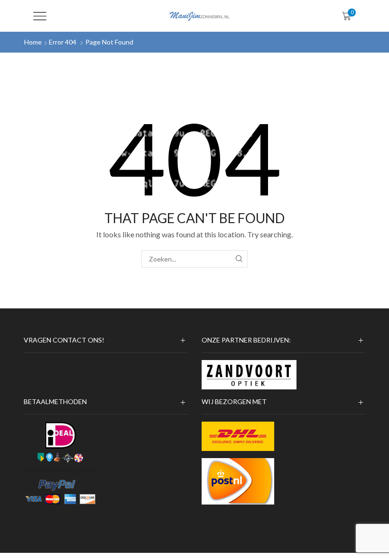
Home (33, 42)
